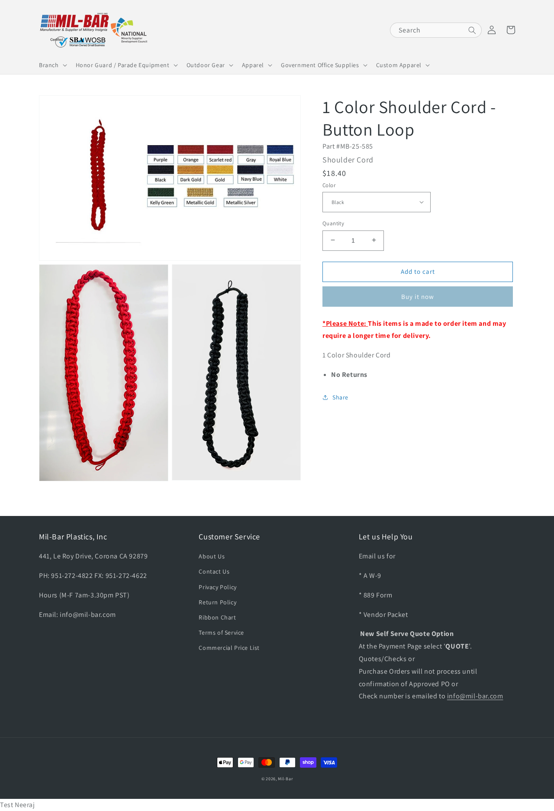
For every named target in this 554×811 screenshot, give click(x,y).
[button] (52, 65)
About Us (212, 556)
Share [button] (340, 397)
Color (328, 184)
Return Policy (217, 602)
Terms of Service (221, 632)
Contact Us (214, 571)
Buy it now (417, 296)
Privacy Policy (217, 587)
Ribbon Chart (217, 617)
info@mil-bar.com (475, 696)
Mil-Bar (285, 779)
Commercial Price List (229, 648)
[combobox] (436, 30)
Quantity (333, 223)
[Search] (472, 30)
